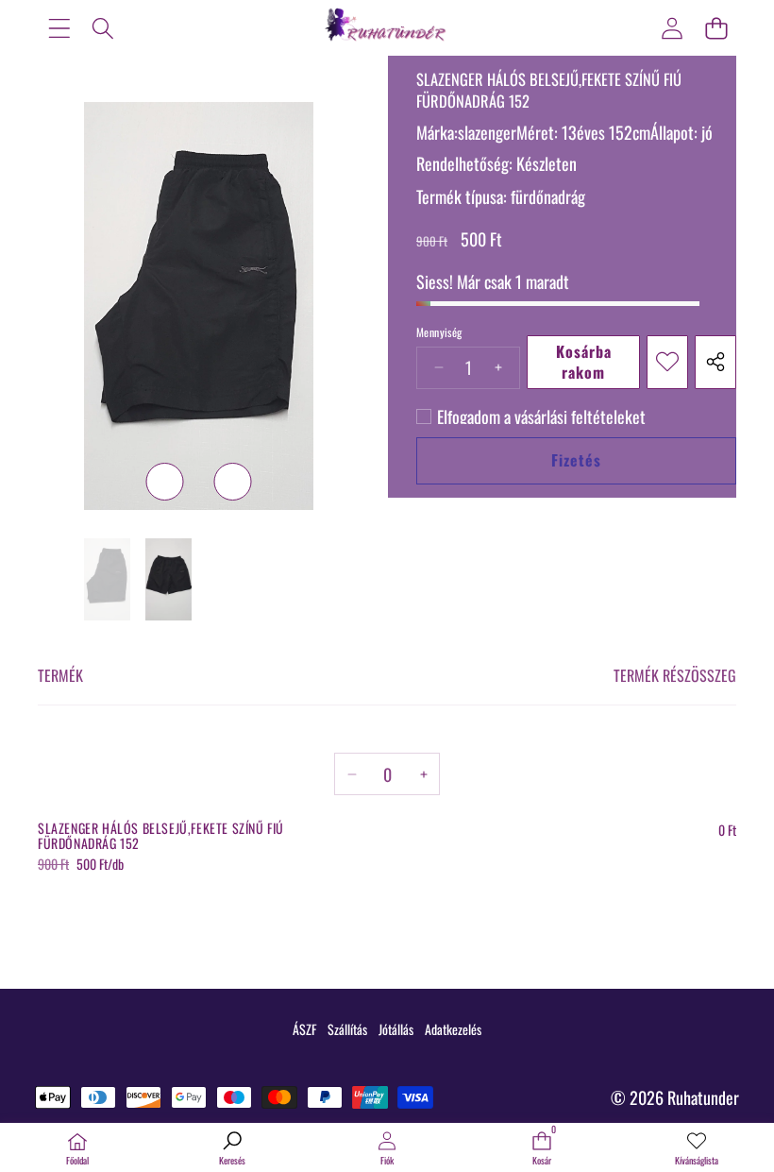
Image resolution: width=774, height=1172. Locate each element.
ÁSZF (304, 1029)
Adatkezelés (453, 1029)
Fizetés (576, 460)
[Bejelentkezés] (671, 28)
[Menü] (59, 28)
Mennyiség (439, 332)
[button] (716, 28)
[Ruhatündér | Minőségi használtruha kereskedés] (387, 28)
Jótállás (396, 1029)
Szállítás (347, 1029)
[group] (107, 579)
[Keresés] (103, 28)
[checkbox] (531, 416)
